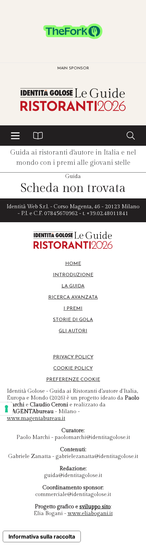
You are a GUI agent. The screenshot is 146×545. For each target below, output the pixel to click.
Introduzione (73, 275)
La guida (73, 286)
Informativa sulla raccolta (41, 536)
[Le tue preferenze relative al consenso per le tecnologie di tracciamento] (6, 408)
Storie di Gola (73, 319)
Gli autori (73, 331)
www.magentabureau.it (36, 418)
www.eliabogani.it (90, 513)
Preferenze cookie (73, 379)
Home (73, 263)
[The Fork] (73, 31)
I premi (73, 308)
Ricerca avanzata (73, 297)
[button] (15, 135)
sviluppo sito (95, 507)
